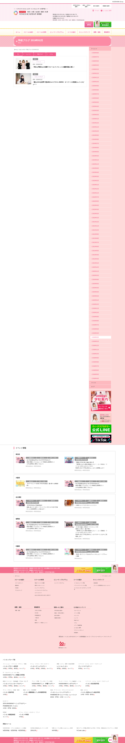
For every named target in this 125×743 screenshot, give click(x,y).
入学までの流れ (38, 610)
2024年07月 (95, 143)
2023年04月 (95, 172)
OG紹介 (17, 587)
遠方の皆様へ (96, 6)
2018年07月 (95, 366)
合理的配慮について (84, 636)
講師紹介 (17, 585)
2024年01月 (95, 160)
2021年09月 (95, 234)
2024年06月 (95, 147)
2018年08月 (95, 362)
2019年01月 (95, 341)
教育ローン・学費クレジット (41, 622)
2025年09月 (95, 85)
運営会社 (61, 636)
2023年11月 (95, 164)
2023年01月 (95, 184)
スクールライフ (38, 592)
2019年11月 (95, 308)
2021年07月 (95, 242)
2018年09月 (95, 358)
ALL (18, 54)
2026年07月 (95, 57)
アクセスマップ (18, 590)
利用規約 (76, 632)
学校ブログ (40, 54)
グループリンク (77, 610)
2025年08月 (95, 90)
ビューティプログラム (40, 587)
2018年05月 (95, 374)
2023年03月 (95, 176)
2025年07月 (95, 94)
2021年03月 (95, 259)
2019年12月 (95, 304)
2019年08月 (95, 320)
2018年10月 (95, 353)
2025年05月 (95, 102)
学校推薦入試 (38, 615)
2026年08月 (95, 52)
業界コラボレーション (40, 585)
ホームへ (17, 576)
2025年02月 (95, 114)
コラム (51, 54)
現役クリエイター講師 (40, 583)
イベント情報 (77, 613)
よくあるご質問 (107, 10)
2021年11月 (95, 226)
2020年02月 (95, 296)
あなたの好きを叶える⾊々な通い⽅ (42, 595)
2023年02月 (95, 180)
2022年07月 (95, 197)
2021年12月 (95, 222)
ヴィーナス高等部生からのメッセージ (102, 585)
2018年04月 (95, 378)
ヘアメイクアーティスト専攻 (80, 585)
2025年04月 (95, 106)
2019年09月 (95, 316)
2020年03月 (95, 292)
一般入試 (37, 617)
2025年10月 (95, 81)
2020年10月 (95, 275)
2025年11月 (95, 77)
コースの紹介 (78, 579)
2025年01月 (95, 118)
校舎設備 (96, 583)
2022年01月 (95, 217)
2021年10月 (95, 230)
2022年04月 (95, 205)
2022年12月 (95, 189)
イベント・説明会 (83, 740)
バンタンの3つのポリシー (71, 636)
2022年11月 (95, 193)
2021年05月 (95, 250)
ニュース (28, 54)
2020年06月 (95, 283)
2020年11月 (95, 271)
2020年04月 (95, 287)
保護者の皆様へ (106, 6)
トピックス (76, 615)
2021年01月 (95, 263)
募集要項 (37, 607)
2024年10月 (95, 131)
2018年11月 (95, 349)
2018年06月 (95, 370)
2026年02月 (95, 69)
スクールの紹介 (19, 579)
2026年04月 (95, 65)
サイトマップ (107, 636)
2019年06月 (95, 329)
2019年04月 (95, 333)
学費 (36, 620)
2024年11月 (95, 127)
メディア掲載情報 (78, 625)
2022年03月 (95, 209)
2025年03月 (95, 110)
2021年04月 (95, 254)
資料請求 (102, 740)
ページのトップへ (106, 576)
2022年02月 (95, 213)
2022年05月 (95, 201)
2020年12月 (95, 267)
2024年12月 (95, 123)
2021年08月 (95, 238)
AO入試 (36, 612)
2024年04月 (95, 156)
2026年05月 (95, 61)
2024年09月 (95, 135)
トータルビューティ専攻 (79, 583)
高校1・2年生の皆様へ (76, 6)
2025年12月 (95, 73)
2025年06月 (95, 98)
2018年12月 (95, 345)
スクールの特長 (39, 579)
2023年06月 (95, 168)
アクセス (97, 10)
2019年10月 (95, 312)
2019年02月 (95, 337)
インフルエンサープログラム (41, 590)
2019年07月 (95, 325)
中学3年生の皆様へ (86, 6)
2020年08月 (95, 279)
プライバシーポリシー (79, 630)
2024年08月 (95, 139)
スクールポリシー (19, 583)
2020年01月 (95, 300)
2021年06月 (95, 246)
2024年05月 (95, 151)
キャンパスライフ (98, 579)
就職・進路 (18, 607)
